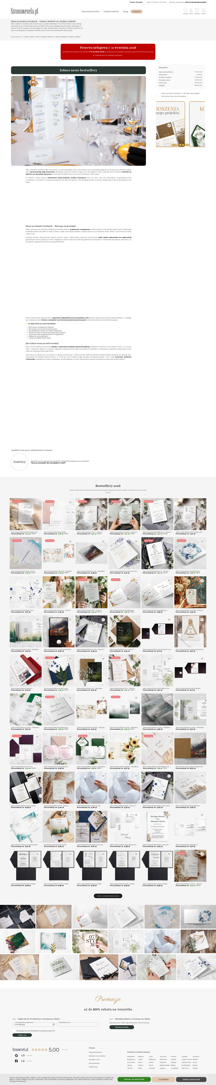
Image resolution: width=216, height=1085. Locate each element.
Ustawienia (163, 1079)
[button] (172, 145)
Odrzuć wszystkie (191, 1079)
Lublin (140, 1059)
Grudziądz (174, 1068)
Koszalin (152, 1068)
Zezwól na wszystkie (134, 1079)
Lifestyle (180, 85)
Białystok (152, 1059)
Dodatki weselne (180, 77)
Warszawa (131, 1056)
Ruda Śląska (186, 1065)
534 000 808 (153, 2)
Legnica (163, 1068)
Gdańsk (184, 1056)
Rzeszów (163, 1062)
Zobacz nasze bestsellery (78, 70)
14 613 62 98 (162, 2)
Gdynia (173, 1059)
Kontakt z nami (94, 1059)
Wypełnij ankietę (121, 1027)
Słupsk (195, 1068)
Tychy (195, 1062)
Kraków (141, 1056)
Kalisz (140, 1068)
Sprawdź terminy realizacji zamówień (108, 55)
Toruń (140, 1062)
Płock (151, 1065)
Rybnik (195, 1065)
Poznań (173, 1056)
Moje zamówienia (95, 1052)
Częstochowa (187, 1059)
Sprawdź (65, 1049)
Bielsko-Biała (165, 1065)
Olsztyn (173, 1062)
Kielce (151, 1062)
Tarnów (130, 1068)
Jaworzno (185, 1068)
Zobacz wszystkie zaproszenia (108, 896)
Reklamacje (93, 1067)
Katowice (163, 1059)
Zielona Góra (186, 1062)
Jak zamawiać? (94, 1063)
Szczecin (196, 1056)
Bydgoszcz (131, 1059)
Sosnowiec (131, 1062)
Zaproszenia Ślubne (180, 72)
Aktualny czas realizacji (97, 1056)
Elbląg (173, 1065)
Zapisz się (22, 1035)
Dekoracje (180, 83)
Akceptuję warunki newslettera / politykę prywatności (35, 1031)
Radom (195, 1059)
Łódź (151, 1056)
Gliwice (140, 1065)
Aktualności (180, 75)
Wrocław (163, 1056)
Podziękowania (180, 80)
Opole (129, 1065)
